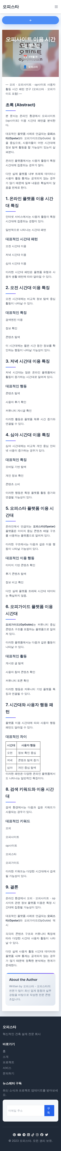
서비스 (7, 1068)
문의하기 (8, 1073)
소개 (5, 1056)
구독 (48, 1110)
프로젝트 (8, 1062)
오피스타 (11, 6)
